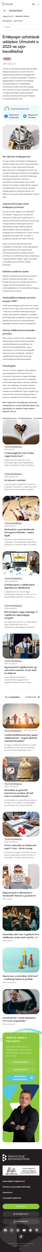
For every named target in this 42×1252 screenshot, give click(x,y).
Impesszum (8, 1192)
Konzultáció (21, 1206)
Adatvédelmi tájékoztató (14, 1181)
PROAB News (15, 10)
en (33, 4)
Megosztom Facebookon (14, 116)
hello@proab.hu (22, 1062)
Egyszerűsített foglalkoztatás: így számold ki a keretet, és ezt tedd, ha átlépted (20, 670)
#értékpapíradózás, (25, 418)
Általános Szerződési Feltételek (16, 1187)
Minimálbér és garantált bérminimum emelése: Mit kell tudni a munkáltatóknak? (18, 793)
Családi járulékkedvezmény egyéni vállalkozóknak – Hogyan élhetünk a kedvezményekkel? (21, 738)
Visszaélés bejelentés (12, 1198)
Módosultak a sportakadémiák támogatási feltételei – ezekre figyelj (19, 532)
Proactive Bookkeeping (13, 447)
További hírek (30, 697)
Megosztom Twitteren (33, 116)
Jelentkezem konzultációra (19, 1077)
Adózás (7, 59)
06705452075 (22, 1070)
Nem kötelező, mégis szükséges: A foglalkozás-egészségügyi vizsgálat (21, 615)
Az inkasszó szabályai (15, 480)
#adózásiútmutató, (10, 418)
